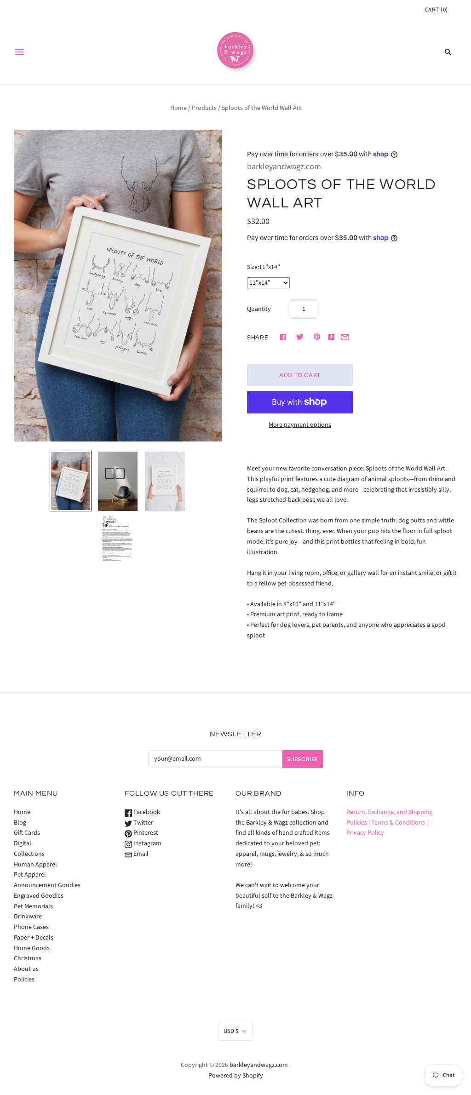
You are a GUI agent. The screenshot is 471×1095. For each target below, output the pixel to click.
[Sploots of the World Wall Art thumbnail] (70, 481)
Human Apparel (35, 864)
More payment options (300, 425)
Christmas (27, 958)
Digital (22, 843)
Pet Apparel (30, 874)
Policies (24, 979)
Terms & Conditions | (399, 822)
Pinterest (145, 832)
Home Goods (32, 948)
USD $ (231, 1031)
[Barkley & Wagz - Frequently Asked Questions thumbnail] (117, 539)
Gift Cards (27, 832)
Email (140, 854)
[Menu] (19, 52)
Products (204, 108)
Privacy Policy (365, 832)
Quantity (259, 309)
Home (178, 108)
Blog (20, 822)
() (436, 10)
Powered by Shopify (235, 1075)
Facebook (146, 812)
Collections (29, 854)
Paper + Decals (33, 937)
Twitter (142, 822)
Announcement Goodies (47, 885)
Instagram (146, 843)
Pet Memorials (33, 906)
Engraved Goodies (38, 895)
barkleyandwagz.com (284, 166)
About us (26, 969)
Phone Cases (31, 927)
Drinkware (28, 916)
